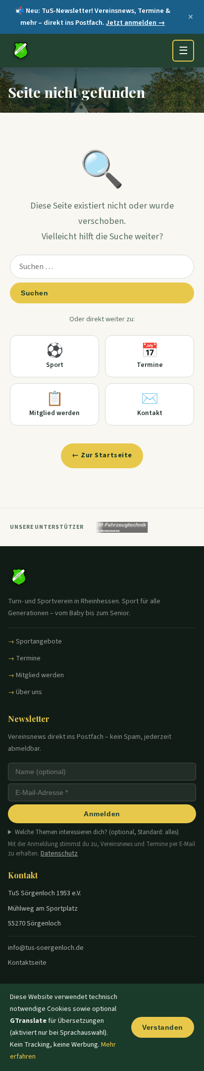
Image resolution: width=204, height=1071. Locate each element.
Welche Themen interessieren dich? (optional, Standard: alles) (97, 832)
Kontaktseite (27, 963)
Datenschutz (59, 853)
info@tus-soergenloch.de (46, 948)
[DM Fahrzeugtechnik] (118, 527)
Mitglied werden (40, 675)
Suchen (34, 293)
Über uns (29, 692)
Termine (28, 658)
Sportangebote (39, 641)
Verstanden (162, 1027)
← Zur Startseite (102, 455)
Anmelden (102, 814)
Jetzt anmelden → (135, 22)
